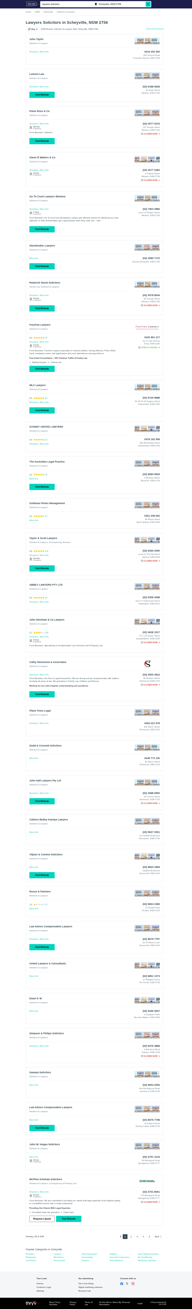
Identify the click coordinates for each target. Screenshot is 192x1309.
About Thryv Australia (54, 1303)
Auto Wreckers (116, 1260)
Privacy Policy (73, 1303)
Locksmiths (31, 1260)
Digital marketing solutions (90, 1287)
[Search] (148, 4)
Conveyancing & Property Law (62, 1183)
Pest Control (59, 1260)
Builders (113, 1254)
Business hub (84, 1291)
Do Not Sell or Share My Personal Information (114, 1303)
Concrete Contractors (119, 1257)
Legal (139, 1303)
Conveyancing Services (59, 542)
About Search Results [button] (154, 29)
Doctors (85, 1260)
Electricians (31, 1257)
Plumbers (30, 1254)
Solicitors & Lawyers (38, 43)
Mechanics (59, 1257)
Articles (40, 1283)
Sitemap (40, 1291)
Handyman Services (147, 1260)
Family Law (34, 287)
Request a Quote (42, 1219)
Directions (34, 52)
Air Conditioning (145, 1257)
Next (157, 1236)
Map (33, 29)
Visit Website (42, 95)
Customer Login (44, 1287)
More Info (44, 52)
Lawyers (57, 1254)
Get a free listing (86, 1283)
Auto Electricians (89, 1254)
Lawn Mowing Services (148, 1254)
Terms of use (89, 1303)
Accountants (87, 1257)
